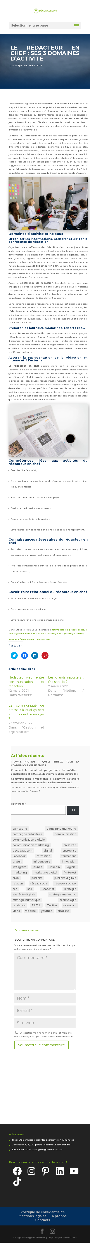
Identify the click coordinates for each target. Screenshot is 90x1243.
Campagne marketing (61, 828)
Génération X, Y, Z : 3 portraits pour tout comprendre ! (41, 1144)
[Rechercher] (73, 810)
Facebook (19, 856)
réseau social (39, 883)
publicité (37, 878)
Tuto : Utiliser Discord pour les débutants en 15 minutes (43, 1139)
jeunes (37, 867)
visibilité (30, 911)
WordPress (70, 1237)
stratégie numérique (26, 900)
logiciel (71, 867)
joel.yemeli (21, 65)
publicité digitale (65, 878)
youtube (46, 911)
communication (65, 834)
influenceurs (41, 861)
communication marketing (31, 845)
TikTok (36, 905)
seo (29, 889)
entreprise (69, 850)
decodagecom (23, 850)
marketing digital (45, 872)
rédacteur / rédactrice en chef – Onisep (30, 639)
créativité (70, 845)
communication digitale (29, 839)
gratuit (17, 861)
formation (43, 856)
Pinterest (70, 872)
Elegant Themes (35, 1237)
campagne (20, 828)
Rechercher (18, 803)
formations (69, 856)
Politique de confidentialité (43, 1212)
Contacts (42, 1220)
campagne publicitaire (27, 834)
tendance (19, 905)
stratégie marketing (62, 894)
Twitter (52, 905)
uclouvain (69, 905)
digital (47, 850)
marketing (20, 872)
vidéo (16, 911)
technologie (68, 900)
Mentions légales (32, 1216)
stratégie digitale (24, 894)
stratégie (70, 889)
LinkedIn (54, 867)
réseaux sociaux (65, 883)
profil (16, 878)
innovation (69, 861)
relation (18, 883)
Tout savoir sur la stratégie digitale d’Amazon (37, 1149)
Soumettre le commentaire (41, 1045)
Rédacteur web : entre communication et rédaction (26, 681)
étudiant (63, 911)
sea (15, 889)
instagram (19, 867)
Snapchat (48, 889)
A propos (59, 1216)
